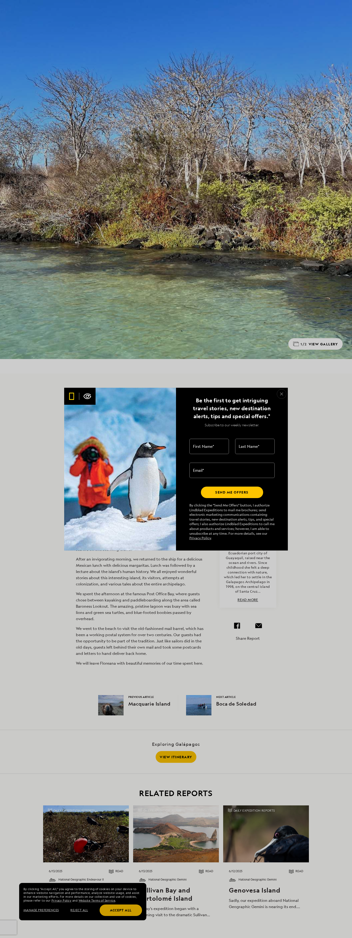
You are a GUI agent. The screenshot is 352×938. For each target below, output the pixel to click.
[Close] (281, 394)
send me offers (231, 492)
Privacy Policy (200, 538)
